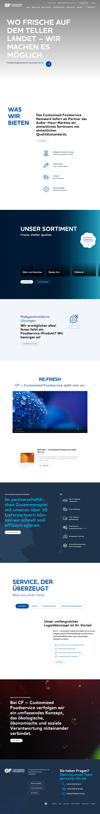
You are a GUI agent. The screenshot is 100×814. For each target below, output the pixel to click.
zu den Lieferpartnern (13, 532)
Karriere (54, 804)
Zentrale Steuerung (49, 606)
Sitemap (93, 804)
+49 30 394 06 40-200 (75, 789)
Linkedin (46, 804)
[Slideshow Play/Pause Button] (9, 84)
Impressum (66, 804)
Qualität (34, 606)
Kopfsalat (91, 7)
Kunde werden (52, 2)
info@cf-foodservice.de (76, 793)
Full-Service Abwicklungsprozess (71, 606)
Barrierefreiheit (76, 804)
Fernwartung (34, 793)
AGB (60, 804)
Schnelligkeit (22, 606)
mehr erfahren (42, 141)
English (93, 2)
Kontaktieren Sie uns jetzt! (30, 344)
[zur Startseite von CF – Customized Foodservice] (13, 5)
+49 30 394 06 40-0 (74, 784)
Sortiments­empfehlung (88, 239)
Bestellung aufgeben (36, 783)
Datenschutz (85, 804)
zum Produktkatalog (42, 282)
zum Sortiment (27, 282)
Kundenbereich (84, 3)
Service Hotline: (67, 2)
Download (45, 465)
